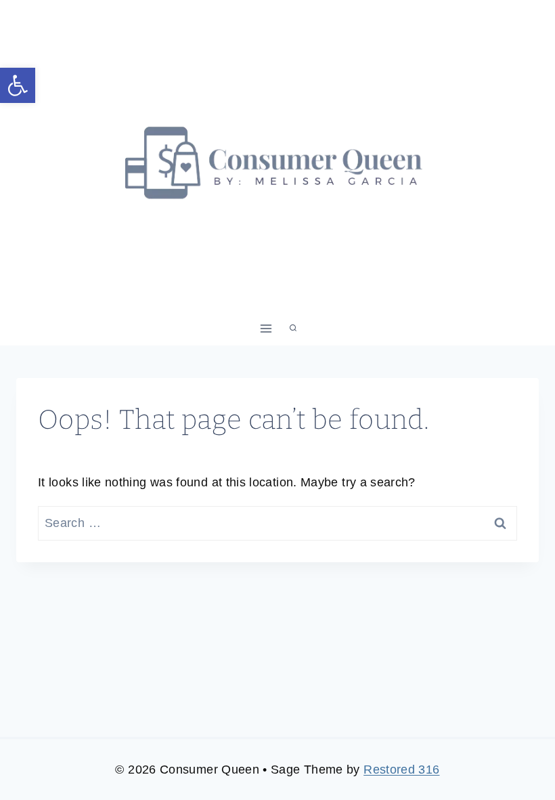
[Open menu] (266, 328)
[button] (17, 85)
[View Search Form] (293, 328)
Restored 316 (401, 769)
